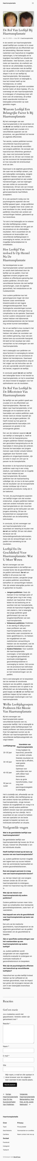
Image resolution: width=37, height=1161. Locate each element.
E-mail (6, 1056)
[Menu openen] (33, 3)
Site (4, 1065)
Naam (6, 1046)
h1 (18, 38)
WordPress (16, 1157)
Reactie (6, 1024)
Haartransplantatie (9, 3)
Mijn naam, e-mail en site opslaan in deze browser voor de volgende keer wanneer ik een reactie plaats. (19, 1077)
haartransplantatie (27, 38)
